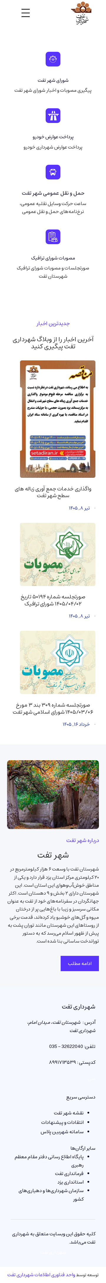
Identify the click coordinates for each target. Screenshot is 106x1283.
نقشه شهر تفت (69, 1113)
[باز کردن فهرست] (26, 13)
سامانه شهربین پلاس (62, 1132)
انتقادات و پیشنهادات (62, 1122)
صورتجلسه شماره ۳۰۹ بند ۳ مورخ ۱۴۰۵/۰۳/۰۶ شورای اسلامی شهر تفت (53, 709)
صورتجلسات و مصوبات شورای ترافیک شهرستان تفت (53, 272)
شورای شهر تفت (53, 80)
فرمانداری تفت (69, 1173)
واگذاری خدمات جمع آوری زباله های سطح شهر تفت (53, 493)
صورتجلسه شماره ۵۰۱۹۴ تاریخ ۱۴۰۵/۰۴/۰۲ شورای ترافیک (53, 601)
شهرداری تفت (78, 1006)
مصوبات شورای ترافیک (53, 258)
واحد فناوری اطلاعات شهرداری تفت (41, 1275)
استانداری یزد (70, 1182)
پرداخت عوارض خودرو (53, 137)
